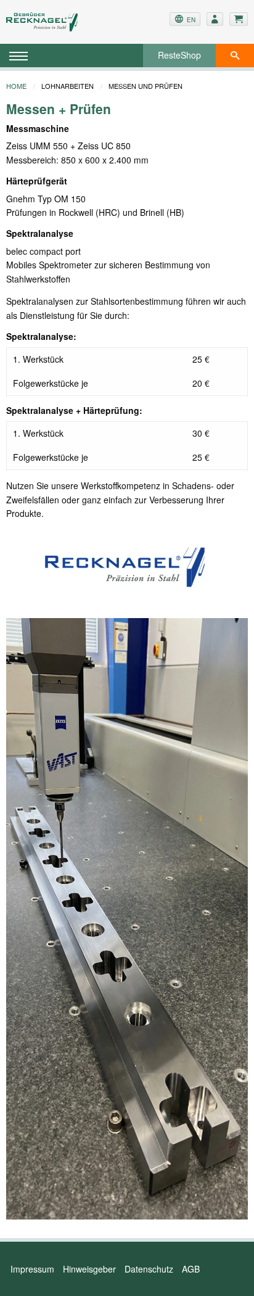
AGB (191, 1269)
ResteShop (179, 55)
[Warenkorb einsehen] (238, 19)
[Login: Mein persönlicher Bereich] (215, 19)
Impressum (32, 1269)
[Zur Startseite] (46, 21)
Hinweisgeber (89, 1269)
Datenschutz (149, 1269)
